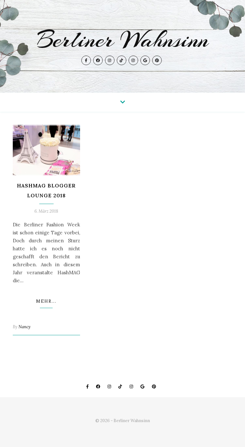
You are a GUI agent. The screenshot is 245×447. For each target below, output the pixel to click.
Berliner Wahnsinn (123, 39)
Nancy (25, 327)
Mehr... (46, 301)
